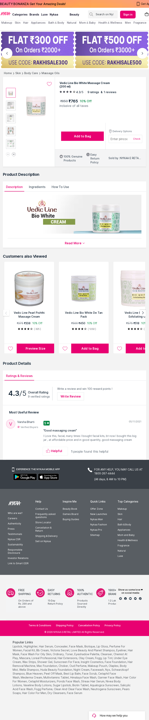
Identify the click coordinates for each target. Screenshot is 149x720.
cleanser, (107, 654)
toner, (69, 654)
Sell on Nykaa (43, 541)
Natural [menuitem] (71, 22)
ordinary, (58, 654)
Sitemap (95, 535)
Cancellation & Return (43, 529)
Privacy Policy (113, 625)
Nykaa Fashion (98, 524)
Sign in (128, 14)
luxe (44, 14)
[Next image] (14, 154)
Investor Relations (18, 558)
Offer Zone (96, 508)
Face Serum (74, 693)
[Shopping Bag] (146, 14)
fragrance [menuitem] (139, 22)
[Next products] (143, 313)
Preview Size (35, 348)
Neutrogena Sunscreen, (106, 689)
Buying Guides (71, 519)
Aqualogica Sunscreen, (105, 685)
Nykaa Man (96, 519)
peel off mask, (53, 673)
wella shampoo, (29, 669)
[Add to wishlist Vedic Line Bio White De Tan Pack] (65, 348)
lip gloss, (102, 646)
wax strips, (29, 662)
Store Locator (43, 522)
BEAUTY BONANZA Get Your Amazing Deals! (33, 4)
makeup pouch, (98, 665)
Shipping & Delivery (46, 536)
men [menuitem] (128, 22)
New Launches (98, 514)
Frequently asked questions (45, 516)
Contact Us (41, 508)
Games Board (70, 514)
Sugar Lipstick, (62, 685)
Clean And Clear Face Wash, (72, 689)
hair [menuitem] (25, 22)
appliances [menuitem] (38, 22)
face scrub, (89, 673)
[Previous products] (6, 313)
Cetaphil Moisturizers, (42, 681)
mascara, (25, 658)
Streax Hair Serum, (93, 681)
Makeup (122, 508)
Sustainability (15, 544)
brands (34, 14)
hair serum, (46, 646)
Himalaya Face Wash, (83, 677)
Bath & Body (124, 524)
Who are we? (15, 513)
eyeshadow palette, (87, 654)
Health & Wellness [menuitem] (110, 22)
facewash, (97, 669)
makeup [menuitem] (6, 22)
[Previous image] (8, 154)
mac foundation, (47, 665)
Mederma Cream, (32, 677)
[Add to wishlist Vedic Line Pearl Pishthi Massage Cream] (10, 348)
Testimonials (15, 534)
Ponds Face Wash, (68, 681)
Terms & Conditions (40, 625)
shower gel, (45, 662)
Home (8, 73)
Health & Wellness (128, 540)
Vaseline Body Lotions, (37, 685)
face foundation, (116, 662)
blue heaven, (34, 673)
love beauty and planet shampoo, (93, 650)
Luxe (120, 556)
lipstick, (18, 646)
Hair (120, 519)
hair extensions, (68, 658)
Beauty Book (70, 508)
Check (136, 138)
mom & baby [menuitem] (87, 22)
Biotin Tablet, (80, 685)
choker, (64, 665)
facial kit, (29, 650)
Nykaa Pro (96, 529)
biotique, (90, 646)
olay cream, (86, 658)
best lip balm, (72, 673)
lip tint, (108, 658)
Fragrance (123, 545)
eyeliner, (121, 650)
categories (20, 14)
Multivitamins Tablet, (56, 677)
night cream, (82, 669)
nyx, (108, 669)
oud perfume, (78, 665)
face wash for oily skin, (36, 654)
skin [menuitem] (17, 22)
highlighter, (31, 646)
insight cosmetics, (92, 662)
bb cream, (42, 650)
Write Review (71, 396)
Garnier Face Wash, (110, 677)
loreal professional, (44, 658)
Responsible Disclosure (15, 551)
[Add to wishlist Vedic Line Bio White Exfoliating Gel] (119, 348)
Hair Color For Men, (34, 693)
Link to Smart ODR (18, 563)
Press (11, 528)
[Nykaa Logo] (5, 13)
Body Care (31, 73)
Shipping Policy (65, 625)
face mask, (76, 646)
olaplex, (114, 665)
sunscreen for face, (67, 662)
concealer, (61, 646)
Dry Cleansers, (57, 693)
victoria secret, (60, 650)
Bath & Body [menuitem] (56, 22)
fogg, (98, 658)
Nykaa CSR (14, 539)
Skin (18, 73)
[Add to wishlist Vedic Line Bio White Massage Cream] (49, 84)
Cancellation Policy (89, 625)
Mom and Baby (126, 535)
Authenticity (14, 523)
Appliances (124, 529)
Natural (122, 550)
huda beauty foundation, (56, 669)
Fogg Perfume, (43, 689)
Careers (12, 518)
